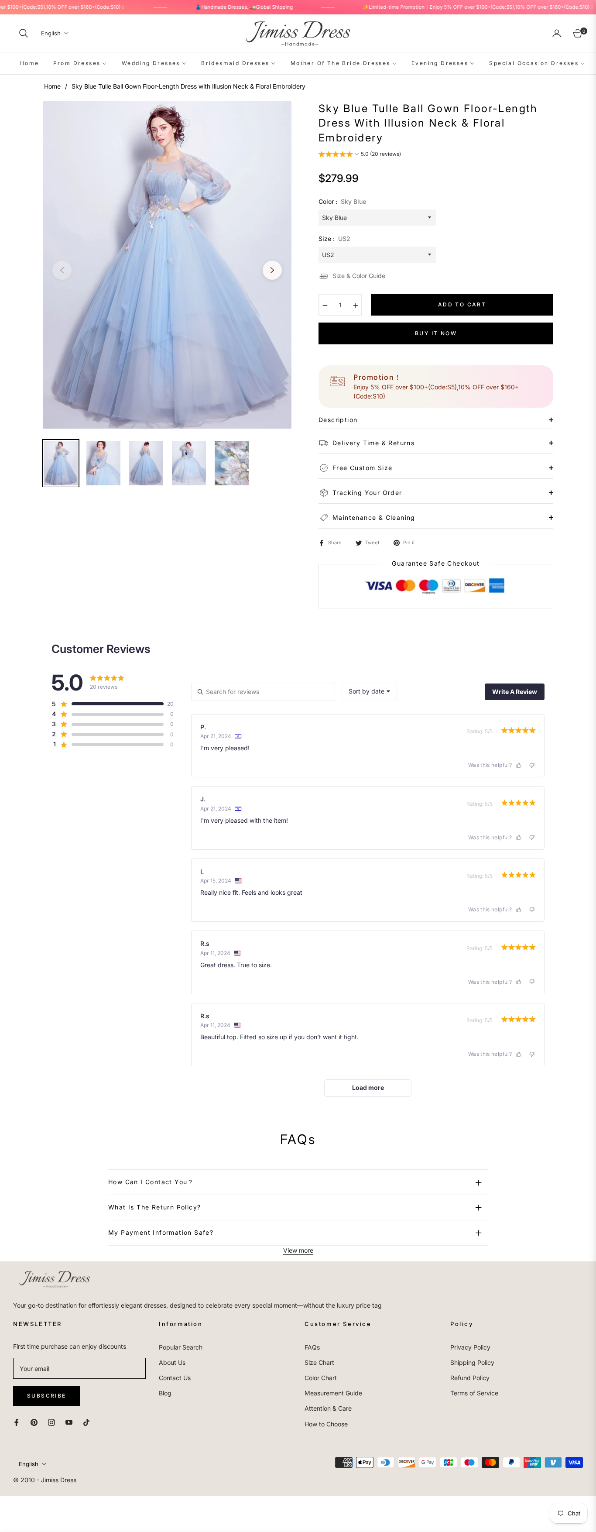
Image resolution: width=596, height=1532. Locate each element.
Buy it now (436, 333)
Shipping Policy (472, 1362)
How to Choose (326, 1424)
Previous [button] (62, 270)
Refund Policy (470, 1377)
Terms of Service (474, 1393)
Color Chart (321, 1377)
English (51, 33)
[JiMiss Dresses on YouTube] (68, 1421)
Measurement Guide (333, 1393)
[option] (167, 265)
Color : (342, 201)
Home (52, 86)
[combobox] (369, 691)
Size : (334, 238)
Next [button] (272, 270)
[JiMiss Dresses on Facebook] (16, 1421)
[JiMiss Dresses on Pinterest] (34, 1421)
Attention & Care (328, 1408)
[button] (23, 33)
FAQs (312, 1347)
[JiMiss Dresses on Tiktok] (88, 1421)
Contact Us (175, 1377)
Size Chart (319, 1362)
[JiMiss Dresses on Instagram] (51, 1421)
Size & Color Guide (358, 275)
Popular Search (180, 1347)
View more (298, 1250)
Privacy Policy (470, 1347)
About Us (172, 1362)
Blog (165, 1393)
